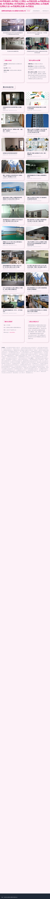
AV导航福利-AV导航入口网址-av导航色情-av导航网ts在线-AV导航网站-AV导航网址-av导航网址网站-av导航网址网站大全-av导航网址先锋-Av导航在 (25, 4)
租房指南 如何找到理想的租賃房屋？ (10, 153)
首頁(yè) (28, 10)
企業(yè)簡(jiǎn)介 (36, 10)
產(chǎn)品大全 (46, 10)
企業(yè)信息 (8, 60)
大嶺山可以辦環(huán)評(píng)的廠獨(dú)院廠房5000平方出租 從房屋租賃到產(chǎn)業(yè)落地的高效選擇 (37, 243)
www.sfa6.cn (12, 332)
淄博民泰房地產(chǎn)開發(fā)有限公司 (13, 11)
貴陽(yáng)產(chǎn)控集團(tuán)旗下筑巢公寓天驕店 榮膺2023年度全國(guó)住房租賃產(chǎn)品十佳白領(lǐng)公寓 (37, 131)
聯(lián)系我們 (8, 321)
